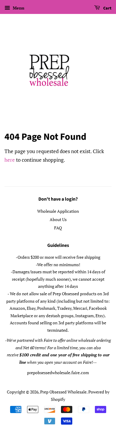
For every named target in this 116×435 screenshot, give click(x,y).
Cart (107, 8)
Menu (18, 8)
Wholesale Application (58, 211)
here (9, 159)
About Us (58, 219)
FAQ (58, 228)
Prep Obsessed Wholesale (63, 392)
